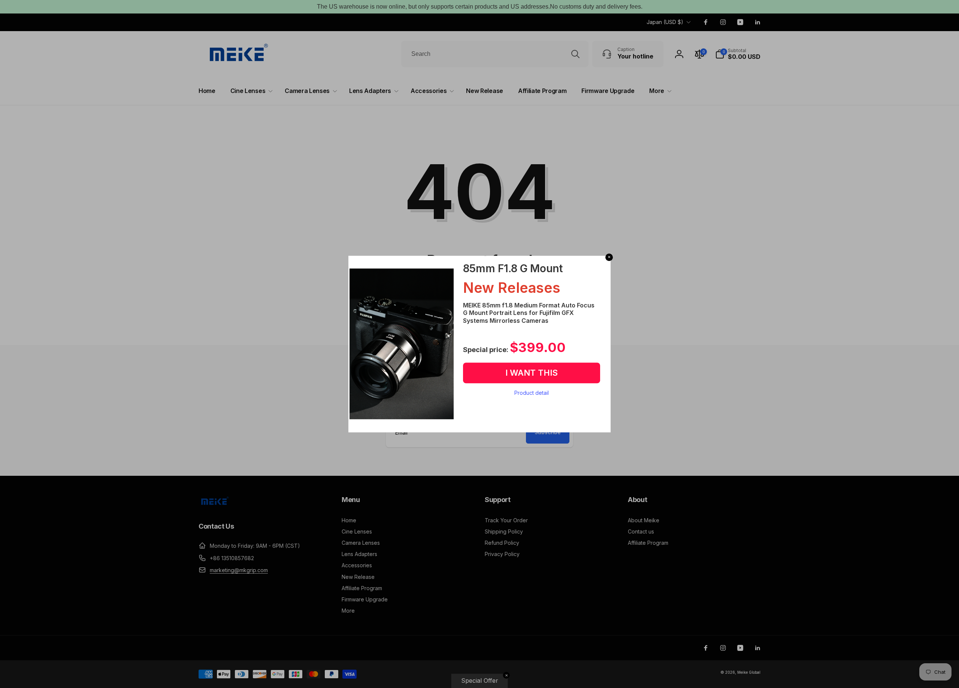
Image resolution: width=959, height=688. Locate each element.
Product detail (531, 393)
